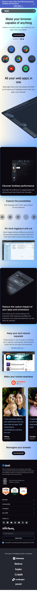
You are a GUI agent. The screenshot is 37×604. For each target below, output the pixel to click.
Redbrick (17, 553)
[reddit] (26, 522)
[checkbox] (3, 542)
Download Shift (18, 35)
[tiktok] (15, 522)
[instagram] (3, 522)
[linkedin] (7, 522)
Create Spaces (17, 348)
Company (5, 508)
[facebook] (18, 522)
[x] (22, 522)
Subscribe (18, 538)
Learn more (17, 6)
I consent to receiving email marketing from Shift (19, 542)
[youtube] (11, 522)
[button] (33, 11)
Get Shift (5, 513)
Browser (5, 500)
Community (6, 504)
